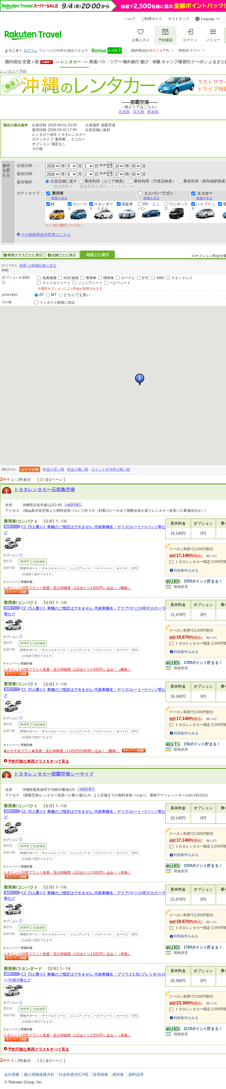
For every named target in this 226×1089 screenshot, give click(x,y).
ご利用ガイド (151, 19)
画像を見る (59, 198)
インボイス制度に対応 (57, 303)
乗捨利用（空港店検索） (155, 181)
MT (53, 295)
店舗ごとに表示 (62, 255)
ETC (145, 278)
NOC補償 (71, 278)
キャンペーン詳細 (16, 592)
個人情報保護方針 (39, 1074)
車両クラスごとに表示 (23, 255)
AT (41, 295)
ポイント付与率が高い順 (110, 469)
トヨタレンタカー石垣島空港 (44, 489)
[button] (140, 379)
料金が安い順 (53, 469)
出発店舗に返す (63, 181)
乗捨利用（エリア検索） (105, 181)
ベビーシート (120, 283)
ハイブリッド (203, 206)
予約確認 (165, 40)
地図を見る (73, 505)
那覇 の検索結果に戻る (37, 266)
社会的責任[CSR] (73, 1074)
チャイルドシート (56, 283)
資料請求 (136, 1074)
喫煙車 (108, 278)
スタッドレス (181, 278)
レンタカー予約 (13, 71)
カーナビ (128, 278)
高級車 (127, 204)
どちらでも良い (77, 295)
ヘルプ (129, 19)
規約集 (118, 1074)
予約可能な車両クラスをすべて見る (38, 761)
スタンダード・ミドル (101, 206)
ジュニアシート (90, 283)
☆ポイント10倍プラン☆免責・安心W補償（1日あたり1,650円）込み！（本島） (67, 872)
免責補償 (49, 278)
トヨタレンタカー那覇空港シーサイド (54, 773)
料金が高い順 (77, 469)
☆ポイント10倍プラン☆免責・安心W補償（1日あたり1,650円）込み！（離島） (67, 588)
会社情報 (11, 1074)
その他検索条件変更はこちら (46, 234)
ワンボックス (176, 206)
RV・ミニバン (149, 206)
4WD (160, 278)
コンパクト (78, 206)
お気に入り (140, 40)
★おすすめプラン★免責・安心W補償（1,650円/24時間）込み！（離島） (61, 751)
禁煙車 (91, 278)
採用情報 (100, 1074)
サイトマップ (178, 19)
